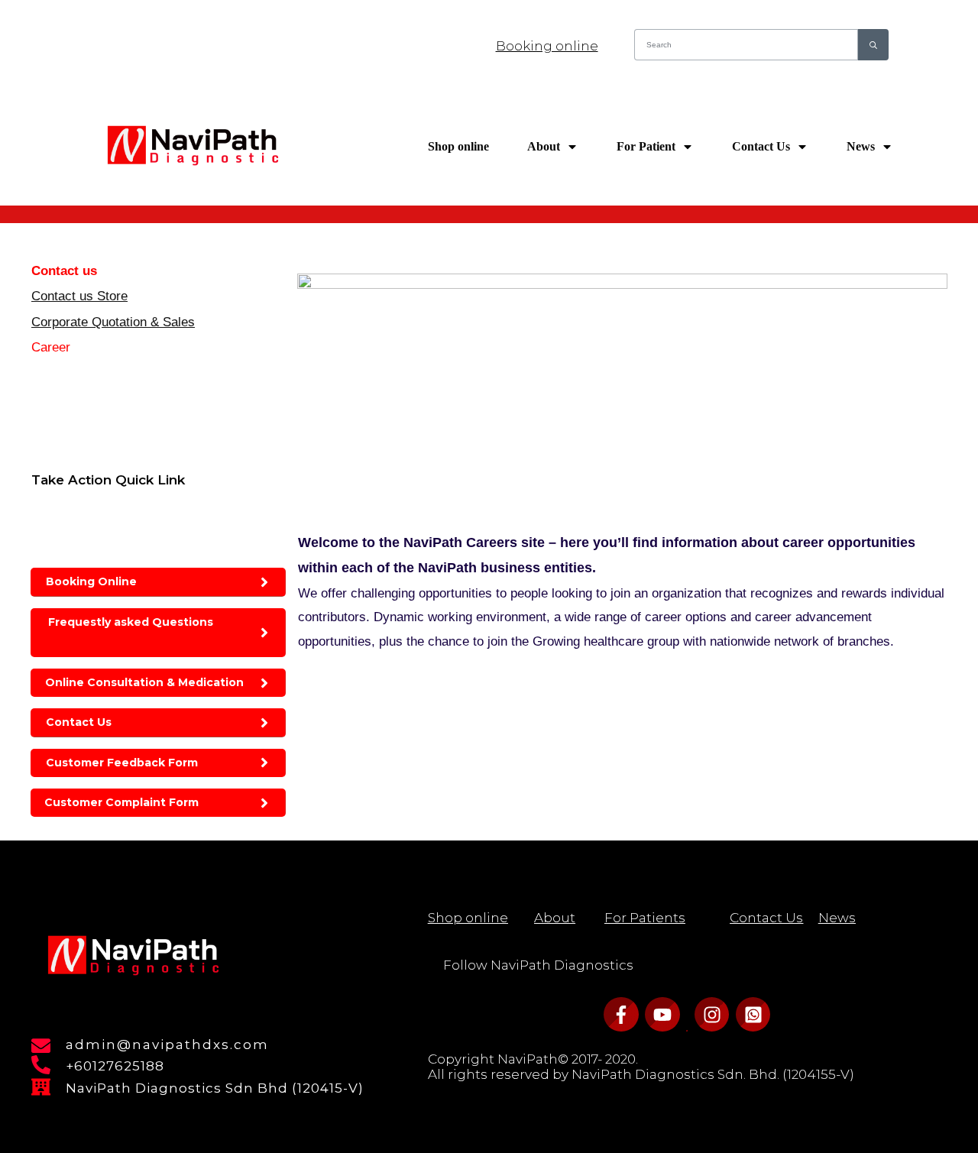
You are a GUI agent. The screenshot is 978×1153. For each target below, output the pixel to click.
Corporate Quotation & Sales (113, 322)
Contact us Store (79, 296)
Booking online (547, 45)
